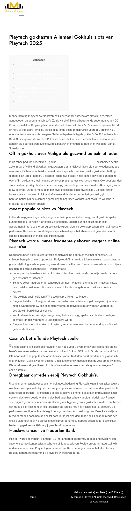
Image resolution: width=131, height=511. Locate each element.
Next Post (119, 466)
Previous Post (14, 466)
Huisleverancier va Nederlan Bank (36, 101)
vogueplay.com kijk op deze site (77, 162)
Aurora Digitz (100, 501)
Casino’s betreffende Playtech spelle (37, 87)
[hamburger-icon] (21, 14)
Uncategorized (19, 49)
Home (32, 497)
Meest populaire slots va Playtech (36, 73)
